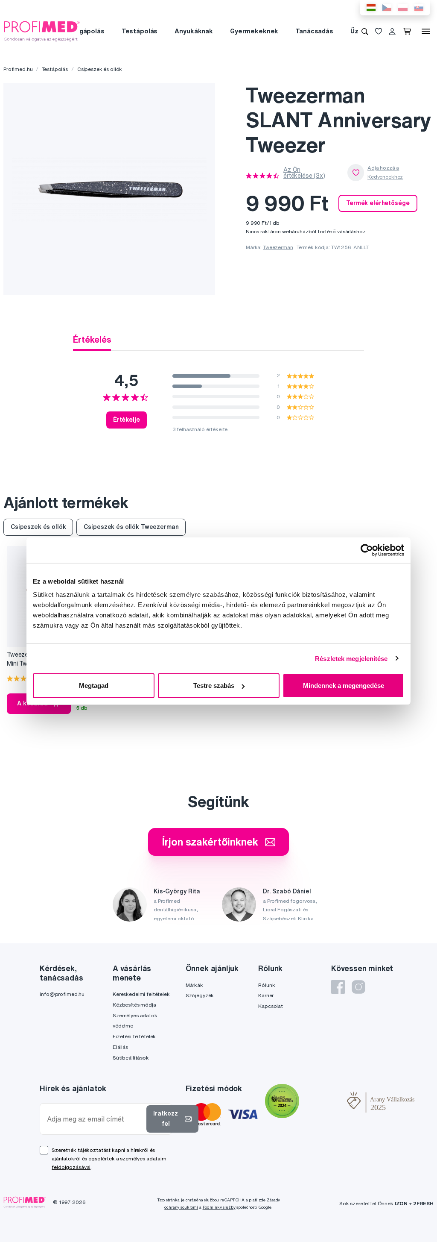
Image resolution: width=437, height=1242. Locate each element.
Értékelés (92, 339)
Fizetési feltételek (134, 1036)
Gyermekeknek (254, 31)
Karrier (266, 995)
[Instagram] (358, 987)
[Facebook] (338, 987)
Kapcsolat (270, 1006)
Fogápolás (88, 31)
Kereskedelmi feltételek (141, 994)
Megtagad (93, 685)
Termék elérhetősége (377, 203)
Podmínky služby (219, 1207)
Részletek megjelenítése (351, 658)
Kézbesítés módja (134, 1004)
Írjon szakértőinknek (210, 842)
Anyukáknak (194, 31)
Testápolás (140, 31)
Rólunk (266, 985)
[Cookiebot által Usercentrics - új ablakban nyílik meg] (366, 549)
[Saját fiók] (392, 31)
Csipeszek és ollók (99, 69)
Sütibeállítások (131, 1057)
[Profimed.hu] (41, 31)
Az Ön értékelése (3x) (304, 173)
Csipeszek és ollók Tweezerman (131, 527)
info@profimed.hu (62, 994)
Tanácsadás (314, 31)
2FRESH (423, 1203)
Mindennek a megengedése (343, 685)
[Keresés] (365, 31)
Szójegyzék (200, 995)
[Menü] (426, 31)
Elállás (120, 1047)
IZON (401, 1203)
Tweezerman (278, 247)
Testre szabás (213, 685)
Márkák (194, 985)
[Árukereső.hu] (323, 1102)
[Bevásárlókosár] (409, 31)
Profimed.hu (17, 69)
